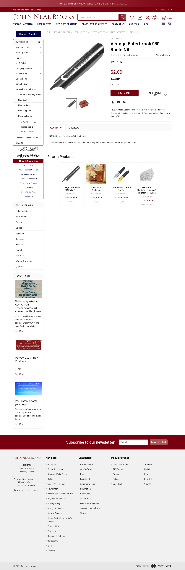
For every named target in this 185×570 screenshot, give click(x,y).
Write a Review (163, 54)
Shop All (19, 143)
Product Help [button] (28, 165)
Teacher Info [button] (28, 187)
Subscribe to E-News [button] (28, 183)
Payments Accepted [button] (28, 179)
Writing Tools (22, 52)
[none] (77, 67)
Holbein (19, 244)
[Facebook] (163, 23)
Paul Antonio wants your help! (26, 402)
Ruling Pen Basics (56, 508)
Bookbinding (21, 78)
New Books (23, 100)
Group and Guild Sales (57, 474)
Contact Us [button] (28, 196)
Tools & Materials (23, 24)
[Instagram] (169, 23)
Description (55, 127)
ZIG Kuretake (21, 216)
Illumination (21, 73)
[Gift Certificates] (140, 18)
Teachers (52, 531)
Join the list (158, 442)
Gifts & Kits (21, 84)
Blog (146, 24)
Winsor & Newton (24, 261)
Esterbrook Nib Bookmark (96, 188)
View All (19, 266)
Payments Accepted (57, 498)
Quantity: (116, 78)
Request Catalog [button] (28, 34)
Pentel (19, 250)
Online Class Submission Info (60, 493)
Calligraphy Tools (24, 68)
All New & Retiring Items (29, 94)
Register (155, 18)
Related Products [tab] (60, 156)
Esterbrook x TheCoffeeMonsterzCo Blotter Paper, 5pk (146, 190)
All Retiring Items (28, 122)
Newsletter (53, 488)
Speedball (20, 233)
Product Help (53, 526)
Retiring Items (25, 116)
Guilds (50, 479)
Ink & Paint (21, 63)
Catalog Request (55, 513)
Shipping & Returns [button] (28, 174)
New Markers (24, 105)
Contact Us (118, 24)
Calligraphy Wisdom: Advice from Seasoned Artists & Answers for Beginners (28, 306)
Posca (19, 222)
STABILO (20, 255)
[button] (28, 149)
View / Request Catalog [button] (28, 170)
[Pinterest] (124, 102)
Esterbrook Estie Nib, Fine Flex (121, 188)
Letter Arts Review (56, 483)
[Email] (118, 102)
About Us (134, 24)
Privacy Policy (54, 503)
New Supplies (24, 110)
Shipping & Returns (56, 536)
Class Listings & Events (94, 24)
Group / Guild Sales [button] (28, 192)
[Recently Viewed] (132, 18)
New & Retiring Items (26, 89)
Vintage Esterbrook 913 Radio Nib (71, 188)
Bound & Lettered (55, 469)
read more (20, 331)
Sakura (19, 227)
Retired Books (26, 127)
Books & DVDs (44, 24)
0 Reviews (74, 127)
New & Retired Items (66, 24)
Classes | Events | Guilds (27, 137)
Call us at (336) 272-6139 (27, 490)
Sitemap (51, 550)
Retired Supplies (27, 131)
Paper (19, 58)
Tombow (20, 238)
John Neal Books (23, 211)
